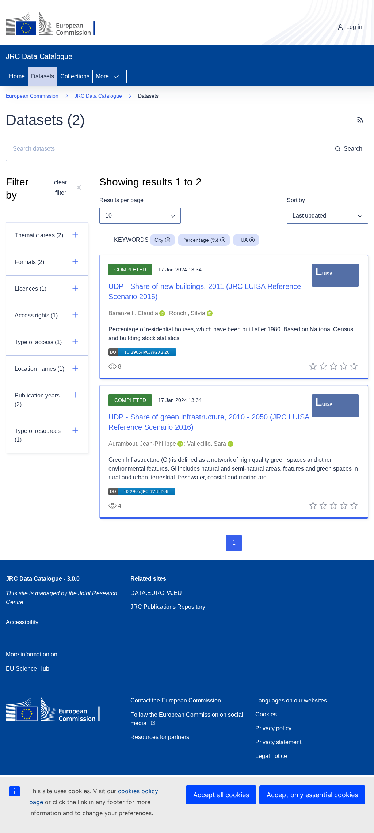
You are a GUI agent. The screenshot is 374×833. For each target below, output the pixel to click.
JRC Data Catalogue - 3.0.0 (43, 579)
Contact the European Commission (175, 700)
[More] (118, 76)
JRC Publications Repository (167, 607)
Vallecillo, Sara (206, 444)
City (158, 240)
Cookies (266, 714)
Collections (74, 76)
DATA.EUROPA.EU (156, 593)
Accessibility (22, 622)
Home (17, 76)
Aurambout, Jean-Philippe (142, 444)
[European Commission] (56, 24)
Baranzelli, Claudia (133, 313)
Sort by (296, 200)
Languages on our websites (291, 700)
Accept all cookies (221, 795)
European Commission (32, 96)
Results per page (121, 200)
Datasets (42, 76)
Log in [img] (354, 27)
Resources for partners (159, 737)
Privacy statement (278, 742)
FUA (242, 240)
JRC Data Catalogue (98, 96)
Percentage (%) (200, 240)
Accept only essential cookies (312, 795)
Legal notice (271, 756)
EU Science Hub (27, 669)
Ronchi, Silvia (187, 313)
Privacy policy (273, 728)
